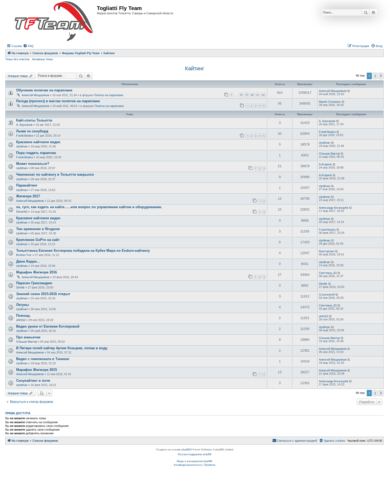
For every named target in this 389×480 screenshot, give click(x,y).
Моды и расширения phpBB (194, 461)
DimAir (20, 287)
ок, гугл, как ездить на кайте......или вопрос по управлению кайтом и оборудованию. (89, 207)
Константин (326, 251)
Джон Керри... (28, 261)
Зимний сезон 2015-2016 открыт (43, 294)
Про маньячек (28, 337)
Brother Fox (23, 255)
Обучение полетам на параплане (44, 90)
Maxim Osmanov (330, 101)
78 (241, 95)
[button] (381, 76)
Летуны (22, 305)
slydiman (22, 146)
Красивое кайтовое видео (38, 142)
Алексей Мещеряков (35, 95)
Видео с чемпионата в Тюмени (42, 359)
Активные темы (42, 59)
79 (246, 95)
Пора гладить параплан (36, 153)
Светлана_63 (328, 272)
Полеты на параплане (108, 95)
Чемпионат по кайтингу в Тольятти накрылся (55, 174)
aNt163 (20, 319)
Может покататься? (32, 164)
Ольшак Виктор (329, 153)
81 (257, 95)
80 (252, 95)
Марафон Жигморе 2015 (36, 370)
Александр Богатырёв (333, 207)
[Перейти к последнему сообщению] (349, 90)
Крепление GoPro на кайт (38, 240)
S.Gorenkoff (326, 294)
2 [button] (375, 75)
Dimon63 (22, 211)
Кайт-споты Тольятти (34, 120)
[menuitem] (28, 46)
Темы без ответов (17, 59)
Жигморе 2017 (28, 196)
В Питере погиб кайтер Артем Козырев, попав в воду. (62, 348)
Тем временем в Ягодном (38, 229)
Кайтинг (194, 68)
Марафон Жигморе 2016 (36, 272)
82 (263, 95)
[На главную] (54, 21)
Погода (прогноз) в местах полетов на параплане (58, 101)
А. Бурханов (24, 124)
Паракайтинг (26, 185)
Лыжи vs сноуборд (32, 131)
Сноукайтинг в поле (33, 381)
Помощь (23, 316)
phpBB (186, 449)
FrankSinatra (24, 135)
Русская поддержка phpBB (194, 454)
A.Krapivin (325, 164)
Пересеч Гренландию (34, 283)
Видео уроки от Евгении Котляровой (47, 326)
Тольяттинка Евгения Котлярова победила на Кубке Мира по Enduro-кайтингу (83, 251)
